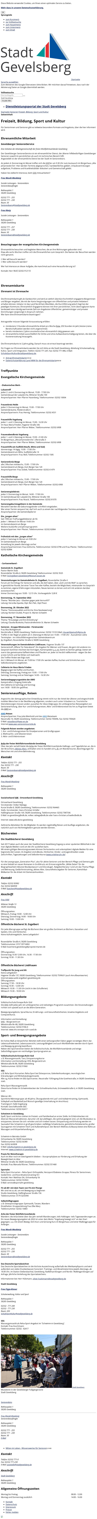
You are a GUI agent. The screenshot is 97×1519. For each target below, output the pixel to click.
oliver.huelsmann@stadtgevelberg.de (49, 1278)
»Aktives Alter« (20, 748)
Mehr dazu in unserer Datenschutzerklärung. (22, 7)
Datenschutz (11, 1504)
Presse (9, 1509)
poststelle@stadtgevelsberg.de (19, 1464)
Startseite (5, 112)
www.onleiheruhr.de (56, 854)
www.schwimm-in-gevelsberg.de (23, 1149)
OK (3, 12)
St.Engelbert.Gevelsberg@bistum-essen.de (26, 575)
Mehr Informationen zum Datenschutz (18, 90)
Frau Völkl (5, 899)
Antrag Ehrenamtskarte (16, 358)
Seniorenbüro (6, 1402)
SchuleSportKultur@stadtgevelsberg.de (18, 353)
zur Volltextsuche (13, 22)
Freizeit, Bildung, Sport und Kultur (34, 112)
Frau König (6, 210)
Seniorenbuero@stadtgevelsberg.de (15, 205)
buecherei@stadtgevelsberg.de (19, 888)
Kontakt (9, 1502)
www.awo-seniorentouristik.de (22, 724)
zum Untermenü (13, 27)
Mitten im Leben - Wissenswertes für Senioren (26, 1448)
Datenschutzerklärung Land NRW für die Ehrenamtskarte (31, 360)
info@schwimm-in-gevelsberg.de (21, 1147)
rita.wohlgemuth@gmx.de (74, 632)
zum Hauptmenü (13, 24)
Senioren (14, 112)
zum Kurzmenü (12, 19)
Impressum (11, 1507)
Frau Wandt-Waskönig (11, 178)
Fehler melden (12, 1512)
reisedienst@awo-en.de (17, 721)
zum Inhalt (10, 30)
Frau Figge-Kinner (9, 1289)
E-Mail (3, 1438)
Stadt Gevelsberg (8, 1476)
